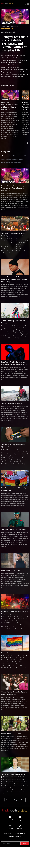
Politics (14, 156)
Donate (11, 836)
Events (3, 162)
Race (26, 156)
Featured (6, 156)
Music (12, 162)
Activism (8, 162)
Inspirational (17, 162)
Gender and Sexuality (17, 159)
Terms (14, 833)
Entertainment (21, 156)
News (10, 156)
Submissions (21, 833)
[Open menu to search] (24, 3)
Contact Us (7, 833)
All (2, 156)
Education (8, 159)
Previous (9, 800)
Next (22, 800)
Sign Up (24, 843)
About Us (18, 836)
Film (25, 159)
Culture (3, 159)
